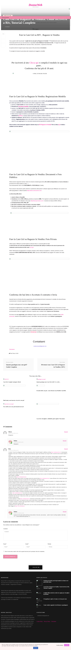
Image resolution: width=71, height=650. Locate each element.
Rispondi (66, 431)
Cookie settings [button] (59, 645)
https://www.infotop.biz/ (20, 506)
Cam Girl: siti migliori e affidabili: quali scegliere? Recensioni (51, 418)
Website (49, 544)
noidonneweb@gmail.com (43, 615)
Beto (9, 449)
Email (27, 544)
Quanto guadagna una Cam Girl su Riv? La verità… (48, 382)
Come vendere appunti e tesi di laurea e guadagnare (55, 605)
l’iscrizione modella (23, 106)
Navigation (5, 17)
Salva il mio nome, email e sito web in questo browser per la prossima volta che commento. (25, 551)
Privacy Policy (47, 621)
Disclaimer (12, 349)
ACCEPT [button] (66, 645)
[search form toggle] (69, 17)
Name (4, 544)
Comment (5, 528)
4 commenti (7, 26)
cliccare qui (33, 332)
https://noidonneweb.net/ (56, 452)
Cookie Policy (40, 621)
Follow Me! (36, 567)
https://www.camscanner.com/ (34, 190)
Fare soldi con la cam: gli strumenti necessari (13, 406)
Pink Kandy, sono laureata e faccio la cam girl (13, 400)
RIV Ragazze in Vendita (45, 124)
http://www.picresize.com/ (37, 200)
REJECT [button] (35, 647)
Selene (15, 440)
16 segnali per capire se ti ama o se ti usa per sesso (55, 599)
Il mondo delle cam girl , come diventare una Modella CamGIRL (51, 390)
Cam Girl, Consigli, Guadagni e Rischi (12, 382)
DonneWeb (35, 5)
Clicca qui (34, 62)
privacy (21, 115)
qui (59, 124)
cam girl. (32, 247)
